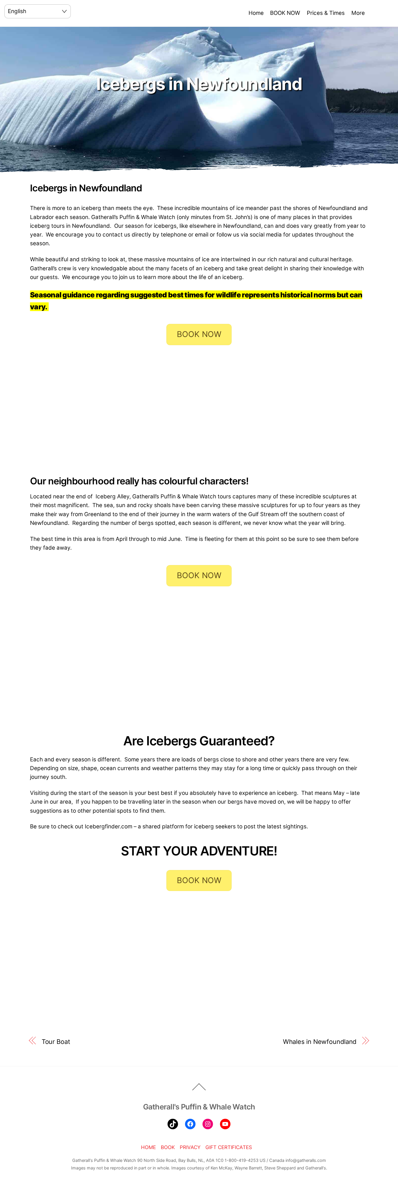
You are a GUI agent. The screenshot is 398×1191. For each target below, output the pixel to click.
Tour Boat (56, 1041)
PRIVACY (190, 1147)
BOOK (168, 1147)
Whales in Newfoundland (320, 1041)
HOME (148, 1147)
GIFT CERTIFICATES (228, 1147)
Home (256, 13)
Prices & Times (326, 13)
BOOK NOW (285, 13)
